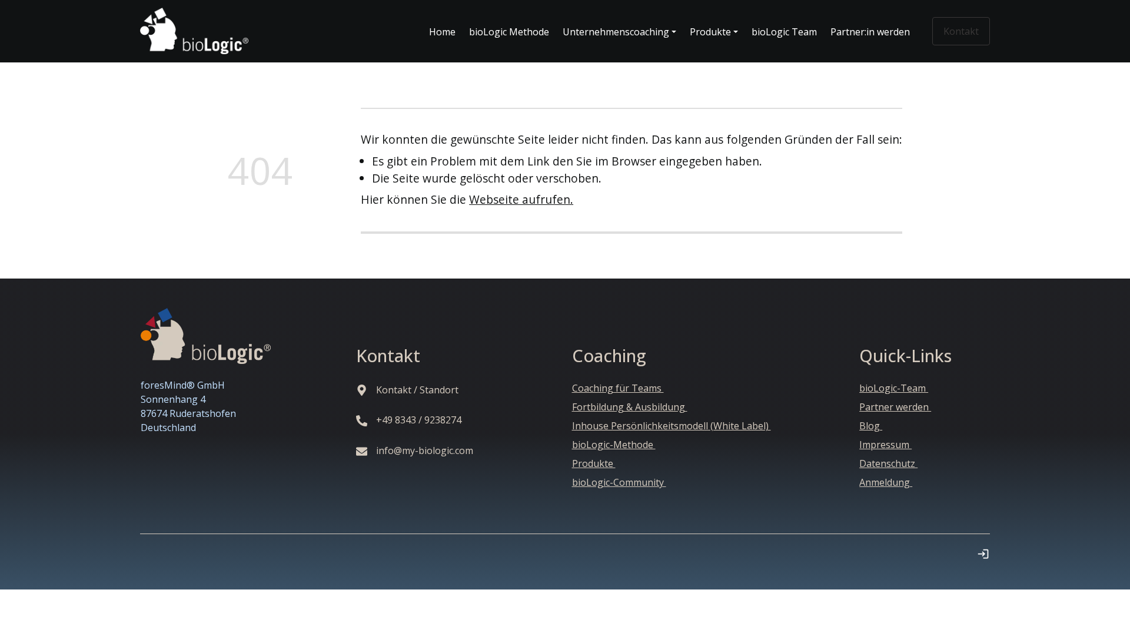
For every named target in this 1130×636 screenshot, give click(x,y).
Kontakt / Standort (418, 389)
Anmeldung (885, 482)
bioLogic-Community (619, 482)
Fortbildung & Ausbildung (629, 406)
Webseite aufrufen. (521, 199)
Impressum (885, 444)
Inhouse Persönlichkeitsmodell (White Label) (671, 425)
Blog (870, 425)
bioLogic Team (784, 31)
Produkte (594, 463)
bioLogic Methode (509, 31)
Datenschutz (888, 463)
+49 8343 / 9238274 (420, 419)
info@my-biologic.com (426, 450)
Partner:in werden (870, 31)
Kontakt (961, 31)
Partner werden (895, 406)
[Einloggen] (983, 554)
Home (442, 31)
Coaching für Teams (618, 388)
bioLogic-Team (893, 388)
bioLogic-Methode (614, 444)
